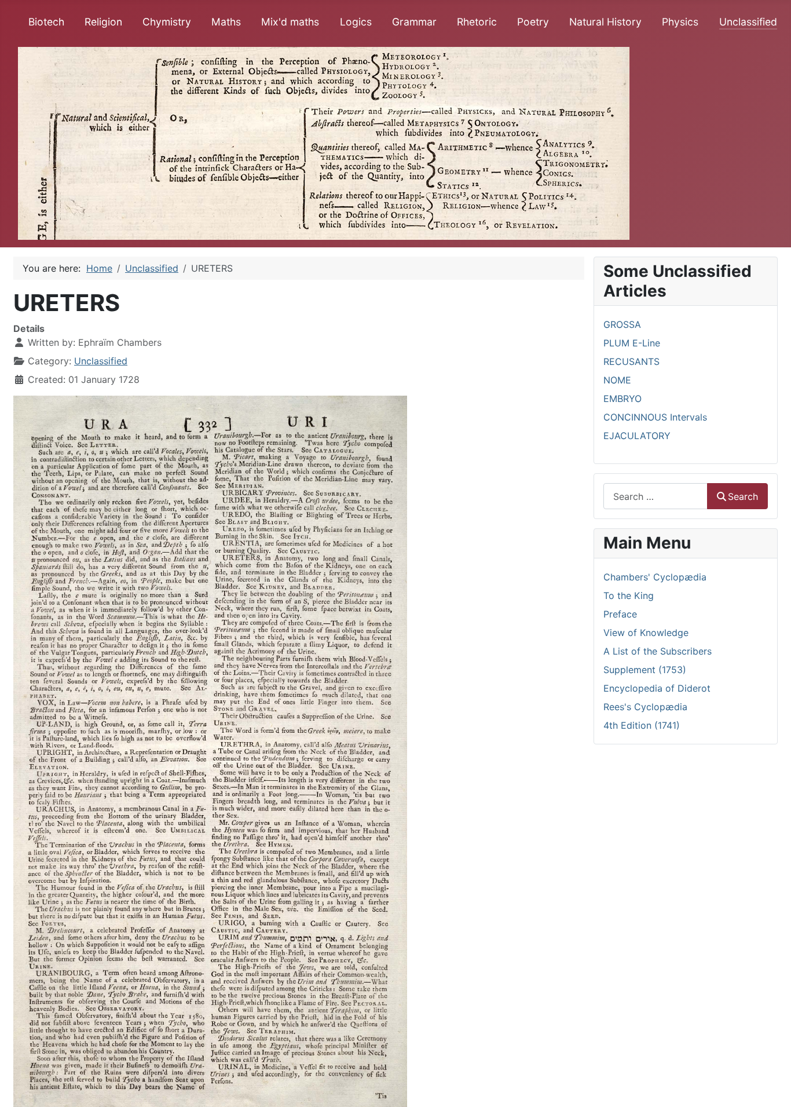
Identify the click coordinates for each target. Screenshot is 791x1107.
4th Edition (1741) (641, 725)
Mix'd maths (290, 22)
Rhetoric (477, 22)
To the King (628, 595)
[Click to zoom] (210, 750)
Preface (620, 614)
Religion (103, 22)
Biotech (46, 22)
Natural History (605, 22)
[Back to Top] (771, 1085)
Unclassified (748, 22)
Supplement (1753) (644, 669)
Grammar (414, 22)
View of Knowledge (646, 632)
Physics (680, 22)
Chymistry (166, 22)
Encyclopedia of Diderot (657, 688)
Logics (356, 22)
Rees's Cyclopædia (645, 707)
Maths (226, 22)
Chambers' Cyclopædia (654, 577)
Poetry (533, 22)
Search (743, 496)
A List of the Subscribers (657, 651)
